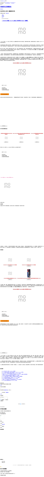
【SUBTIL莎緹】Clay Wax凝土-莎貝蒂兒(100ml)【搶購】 (15, 20)
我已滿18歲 (2, 475)
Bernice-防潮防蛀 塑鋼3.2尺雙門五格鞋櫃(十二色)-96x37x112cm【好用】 (13, 372)
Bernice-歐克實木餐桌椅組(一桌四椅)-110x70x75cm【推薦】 (11, 377)
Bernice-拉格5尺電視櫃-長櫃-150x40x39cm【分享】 (9, 380)
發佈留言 (2, 400)
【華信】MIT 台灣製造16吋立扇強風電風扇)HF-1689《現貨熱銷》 (12, 379)
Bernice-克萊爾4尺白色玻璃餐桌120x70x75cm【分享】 (10, 378)
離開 (5, 475)
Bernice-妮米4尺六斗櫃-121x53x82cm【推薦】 (9, 371)
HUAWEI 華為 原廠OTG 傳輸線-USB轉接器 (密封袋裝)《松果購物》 (12, 376)
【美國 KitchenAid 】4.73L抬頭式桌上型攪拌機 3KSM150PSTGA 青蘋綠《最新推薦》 (15, 374)
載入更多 (2, 395)
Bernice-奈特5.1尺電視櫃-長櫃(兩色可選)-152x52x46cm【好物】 (11, 373)
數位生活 (7, 13)
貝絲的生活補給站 (5, 6)
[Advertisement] (22, 443)
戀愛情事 (7, 392)
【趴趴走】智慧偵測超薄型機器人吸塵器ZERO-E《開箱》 (11, 375)
